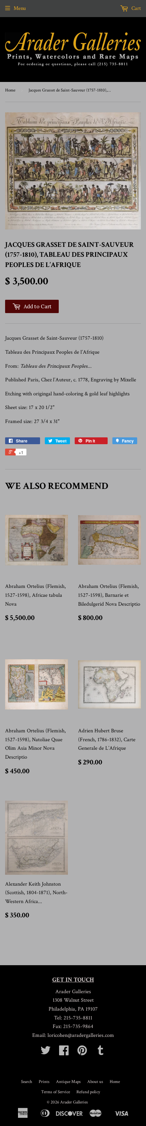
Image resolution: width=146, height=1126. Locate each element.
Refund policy (88, 1092)
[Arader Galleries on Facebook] (64, 1052)
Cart (135, 8)
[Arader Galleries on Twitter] (45, 1052)
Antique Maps (68, 1082)
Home (10, 90)
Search (26, 1082)
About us (95, 1082)
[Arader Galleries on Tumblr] (100, 1052)
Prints (44, 1082)
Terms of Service (55, 1092)
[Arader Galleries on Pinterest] (82, 1052)
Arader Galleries (74, 1102)
